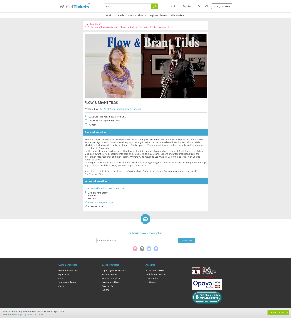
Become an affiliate (110, 282)
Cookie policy (151, 282)
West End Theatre (137, 15)
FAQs (60, 278)
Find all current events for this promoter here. (150, 27)
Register (187, 6)
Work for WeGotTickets (156, 274)
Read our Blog (108, 286)
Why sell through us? (111, 278)
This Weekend (178, 15)
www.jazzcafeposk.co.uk (100, 202)
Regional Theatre (158, 15)
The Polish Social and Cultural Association (120, 108)
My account (63, 274)
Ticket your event (222, 6)
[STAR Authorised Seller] (204, 276)
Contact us (63, 286)
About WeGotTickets (155, 270)
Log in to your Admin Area (113, 270)
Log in (173, 6)
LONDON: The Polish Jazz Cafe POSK (104, 188)
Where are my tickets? (68, 270)
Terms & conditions (67, 282)
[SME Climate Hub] (207, 303)
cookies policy (19, 314)
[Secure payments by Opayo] (207, 289)
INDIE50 (105, 290)
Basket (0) (203, 6)
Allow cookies (278, 312)
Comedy (119, 15)
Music (109, 15)
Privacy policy (152, 278)
